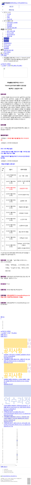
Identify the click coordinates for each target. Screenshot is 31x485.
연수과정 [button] (9, 24)
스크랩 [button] (4, 65)
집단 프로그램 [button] (11, 31)
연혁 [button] (8, 17)
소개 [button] (8, 15)
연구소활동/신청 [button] (8, 21)
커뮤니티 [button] (6, 39)
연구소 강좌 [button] (10, 32)
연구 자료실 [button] (7, 52)
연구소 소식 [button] (7, 45)
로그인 (11, 6)
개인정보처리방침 (8, 470)
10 (17, 445)
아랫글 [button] (7, 64)
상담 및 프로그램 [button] (12, 27)
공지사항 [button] (6, 41)
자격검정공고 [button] (7, 43)
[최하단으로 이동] (28, 482)
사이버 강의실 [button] (8, 29)
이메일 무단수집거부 (8, 472)
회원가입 (11, 9)
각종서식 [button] (6, 53)
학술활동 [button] (9, 26)
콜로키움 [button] (9, 36)
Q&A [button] (5, 55)
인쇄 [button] (8, 65)
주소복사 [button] (19, 65)
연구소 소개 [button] (7, 12)
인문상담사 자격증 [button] (12, 22)
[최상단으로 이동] (28, 479)
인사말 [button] (9, 14)
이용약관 (6, 469)
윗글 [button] (3, 64)
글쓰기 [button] (5, 334)
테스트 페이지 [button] (11, 34)
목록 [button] (2, 334)
